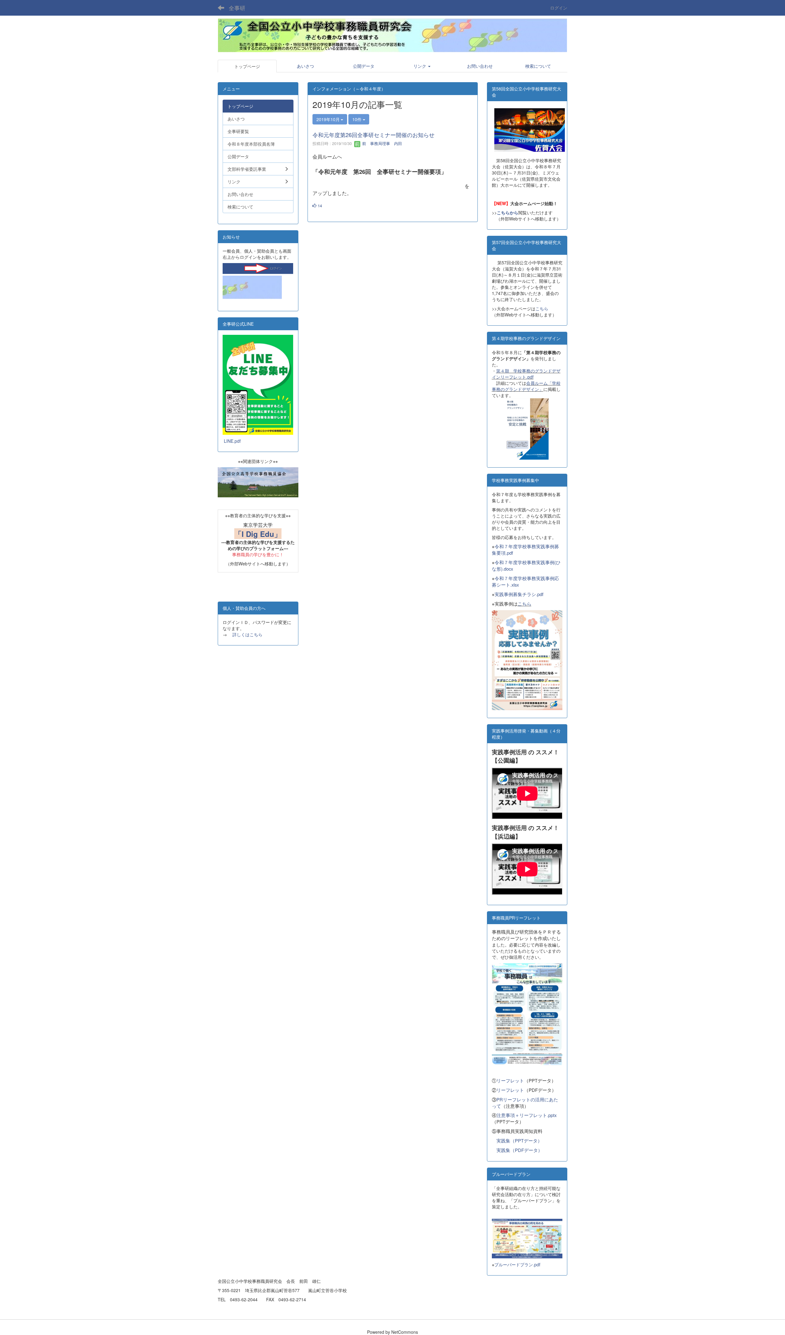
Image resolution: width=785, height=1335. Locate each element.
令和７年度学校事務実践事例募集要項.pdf (525, 549)
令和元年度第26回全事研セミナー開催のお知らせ (373, 135)
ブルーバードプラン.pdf (517, 1264)
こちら (541, 308)
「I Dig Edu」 (257, 534)
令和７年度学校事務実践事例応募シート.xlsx (525, 581)
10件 (357, 119)
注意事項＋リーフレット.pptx (526, 1115)
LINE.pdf (232, 441)
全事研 (237, 8)
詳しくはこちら (247, 634)
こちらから (507, 212)
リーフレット (510, 1080)
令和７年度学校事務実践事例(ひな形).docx (526, 565)
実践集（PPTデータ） (519, 1140)
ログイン (558, 8)
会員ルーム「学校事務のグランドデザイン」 (526, 386)
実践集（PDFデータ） (519, 1150)
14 (319, 205)
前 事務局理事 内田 (381, 143)
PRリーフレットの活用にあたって (525, 1102)
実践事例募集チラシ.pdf (519, 594)
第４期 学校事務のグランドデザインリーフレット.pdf (526, 374)
